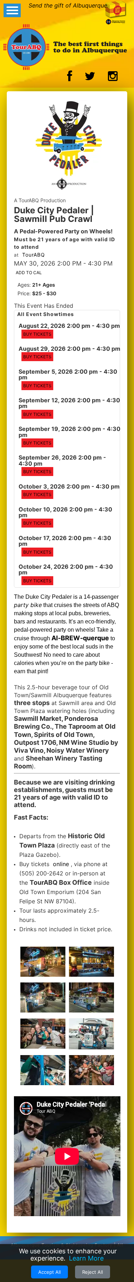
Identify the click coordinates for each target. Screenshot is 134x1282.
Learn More (86, 1258)
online (61, 864)
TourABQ (33, 255)
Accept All (49, 1272)
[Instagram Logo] (112, 78)
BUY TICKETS (37, 334)
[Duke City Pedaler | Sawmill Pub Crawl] (69, 146)
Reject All (92, 1272)
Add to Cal (29, 272)
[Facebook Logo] (69, 78)
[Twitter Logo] (90, 78)
